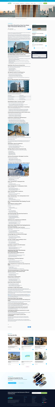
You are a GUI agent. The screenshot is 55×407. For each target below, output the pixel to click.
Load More (27, 366)
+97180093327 (44, 398)
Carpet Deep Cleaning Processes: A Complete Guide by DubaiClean (39, 361)
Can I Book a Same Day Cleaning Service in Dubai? (27, 346)
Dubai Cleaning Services (12, 18)
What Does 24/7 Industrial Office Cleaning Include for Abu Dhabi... (40, 346)
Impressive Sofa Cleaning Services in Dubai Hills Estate (13, 361)
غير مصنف (33, 43)
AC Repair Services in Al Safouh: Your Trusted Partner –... (27, 361)
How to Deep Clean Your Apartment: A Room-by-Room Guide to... (12, 346)
